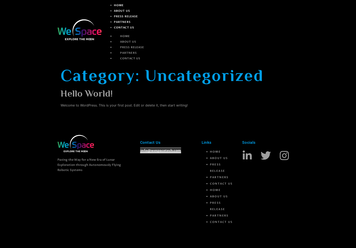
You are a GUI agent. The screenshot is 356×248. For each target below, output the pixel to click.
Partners (122, 22)
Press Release (126, 16)
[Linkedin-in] (247, 155)
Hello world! (87, 94)
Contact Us (124, 27)
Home (119, 5)
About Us (122, 11)
